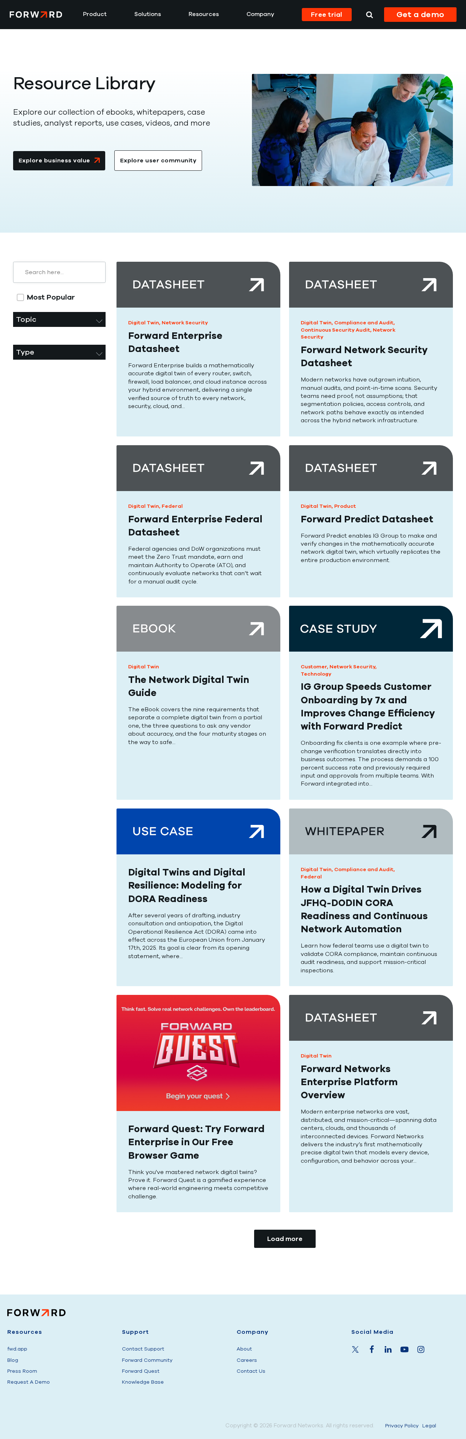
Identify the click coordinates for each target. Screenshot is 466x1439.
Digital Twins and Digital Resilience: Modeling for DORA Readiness (186, 885)
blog (12, 1360)
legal (429, 1425)
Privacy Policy (402, 1425)
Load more (285, 1238)
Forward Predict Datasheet (367, 519)
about (244, 1348)
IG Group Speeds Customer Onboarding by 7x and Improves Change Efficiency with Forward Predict (368, 707)
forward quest (140, 1371)
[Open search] (369, 15)
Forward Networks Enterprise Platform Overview (349, 1082)
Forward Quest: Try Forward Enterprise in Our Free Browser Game (196, 1142)
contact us (251, 1371)
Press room (22, 1371)
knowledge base (143, 1382)
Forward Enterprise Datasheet (175, 342)
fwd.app (17, 1348)
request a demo (28, 1382)
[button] (63, 297)
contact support (143, 1348)
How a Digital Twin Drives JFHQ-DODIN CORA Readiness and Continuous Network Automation (364, 909)
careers (247, 1360)
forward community (147, 1360)
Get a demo (420, 14)
